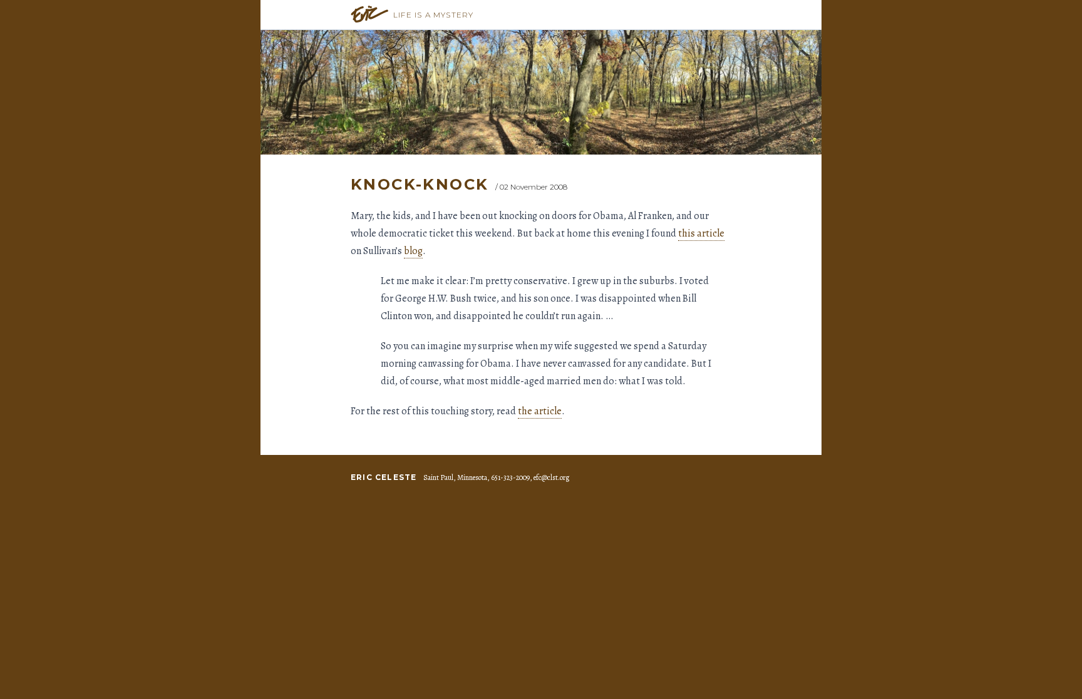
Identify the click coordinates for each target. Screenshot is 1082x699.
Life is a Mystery (433, 14)
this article (701, 233)
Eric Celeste (383, 477)
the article (540, 411)
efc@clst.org (551, 477)
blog (413, 251)
